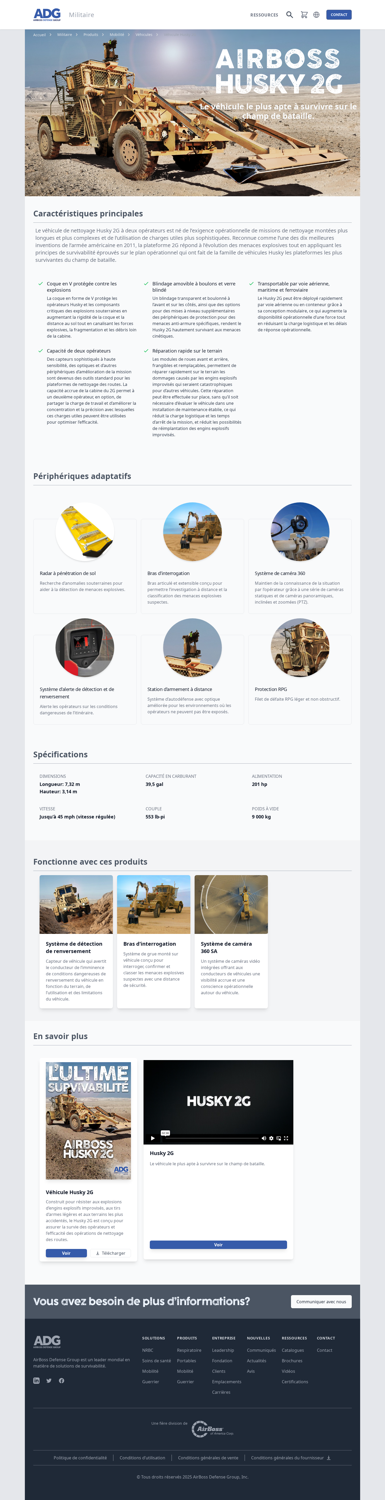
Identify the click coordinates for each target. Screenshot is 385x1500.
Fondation (222, 1361)
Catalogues (293, 1350)
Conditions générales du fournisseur (287, 1458)
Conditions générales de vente (208, 1458)
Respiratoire (189, 1350)
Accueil (39, 34)
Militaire (64, 34)
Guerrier (150, 1382)
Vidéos (288, 1371)
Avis (251, 1371)
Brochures (292, 1361)
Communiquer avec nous (321, 1302)
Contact (324, 1350)
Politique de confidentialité (80, 1458)
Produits (91, 34)
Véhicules (144, 34)
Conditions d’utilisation (142, 1458)
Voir (66, 1253)
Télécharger (113, 1253)
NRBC (147, 1350)
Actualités (256, 1361)
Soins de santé (156, 1361)
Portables (186, 1361)
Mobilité (117, 34)
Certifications (295, 1382)
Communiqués (261, 1350)
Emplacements (226, 1382)
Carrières (221, 1392)
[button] (316, 14)
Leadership (223, 1350)
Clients (219, 1371)
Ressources (264, 15)
